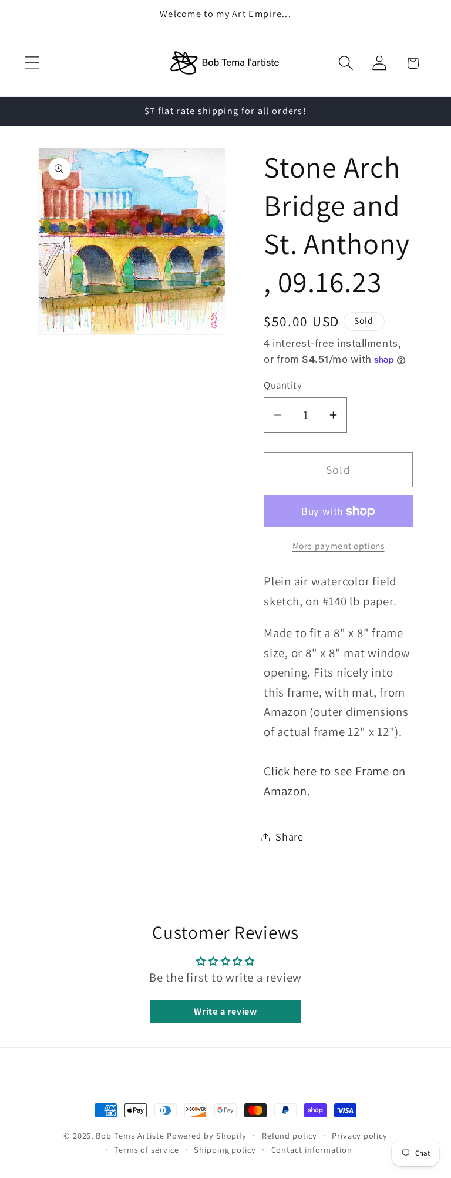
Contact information (311, 1149)
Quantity (283, 385)
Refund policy (289, 1135)
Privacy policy (360, 1135)
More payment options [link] (338, 545)
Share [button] (289, 836)
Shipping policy (225, 1149)
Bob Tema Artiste (130, 1135)
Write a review (225, 1011)
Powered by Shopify (207, 1135)
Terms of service (146, 1149)
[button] (32, 63)
